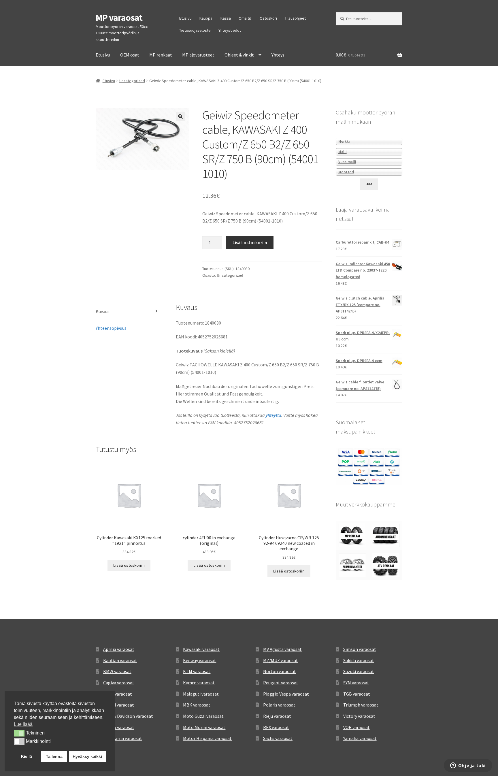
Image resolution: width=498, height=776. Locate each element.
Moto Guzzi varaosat (203, 716)
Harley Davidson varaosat (128, 716)
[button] (180, 116)
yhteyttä (273, 415)
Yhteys (277, 55)
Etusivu (185, 18)
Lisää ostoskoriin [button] (129, 565)
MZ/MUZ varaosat (280, 660)
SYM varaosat (356, 682)
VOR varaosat (356, 727)
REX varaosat (276, 727)
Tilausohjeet (295, 18)
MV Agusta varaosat (282, 649)
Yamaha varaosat (360, 738)
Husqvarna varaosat (122, 738)
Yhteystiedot (229, 30)
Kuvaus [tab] (103, 311)
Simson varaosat (359, 649)
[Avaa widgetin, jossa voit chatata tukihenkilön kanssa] (468, 766)
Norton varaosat (279, 671)
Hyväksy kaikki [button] (87, 756)
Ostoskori (268, 18)
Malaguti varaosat (201, 694)
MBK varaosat (196, 705)
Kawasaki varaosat (201, 649)
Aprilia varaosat (118, 649)
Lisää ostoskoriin (250, 242)
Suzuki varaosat (358, 671)
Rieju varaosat (277, 716)
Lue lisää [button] (23, 724)
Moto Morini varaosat (204, 727)
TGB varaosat (356, 694)
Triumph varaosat (360, 705)
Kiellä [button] (26, 756)
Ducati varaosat (118, 705)
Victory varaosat (359, 716)
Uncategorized (132, 80)
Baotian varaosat (120, 660)
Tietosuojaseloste (195, 30)
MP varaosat (119, 17)
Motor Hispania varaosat (207, 738)
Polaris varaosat (279, 705)
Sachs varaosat (278, 738)
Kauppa (205, 18)
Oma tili (245, 18)
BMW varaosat (117, 671)
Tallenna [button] (54, 756)
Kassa (225, 18)
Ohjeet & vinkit (239, 55)
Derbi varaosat (117, 694)
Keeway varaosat (199, 660)
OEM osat (129, 55)
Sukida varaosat (358, 660)
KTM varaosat (196, 671)
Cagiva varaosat (118, 682)
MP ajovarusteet (198, 55)
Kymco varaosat (199, 682)
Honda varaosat (118, 727)
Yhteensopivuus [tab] (111, 328)
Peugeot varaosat (280, 682)
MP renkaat (160, 55)
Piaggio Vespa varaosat (286, 694)
